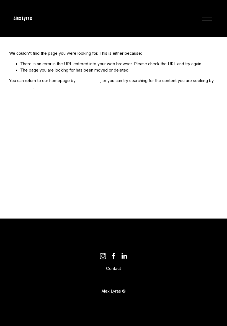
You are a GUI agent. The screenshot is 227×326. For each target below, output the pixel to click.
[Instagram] (103, 256)
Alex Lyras (23, 18)
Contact (113, 269)
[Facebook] (113, 256)
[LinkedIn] (124, 256)
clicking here (88, 80)
